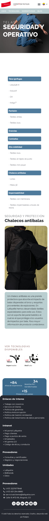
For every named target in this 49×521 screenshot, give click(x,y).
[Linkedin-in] (22, 503)
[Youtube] (27, 503)
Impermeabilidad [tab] (16, 193)
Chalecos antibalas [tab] (17, 173)
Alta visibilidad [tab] (15, 147)
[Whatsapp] (35, 503)
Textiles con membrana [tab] (20, 199)
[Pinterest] (31, 503)
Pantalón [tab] (13, 111)
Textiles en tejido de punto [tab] (21, 159)
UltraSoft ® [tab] (14, 85)
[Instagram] (14, 503)
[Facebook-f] (18, 503)
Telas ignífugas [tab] (15, 79)
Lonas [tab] (12, 179)
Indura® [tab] (13, 91)
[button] (39, 4)
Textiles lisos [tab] (15, 123)
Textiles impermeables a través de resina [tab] (24, 206)
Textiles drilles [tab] (16, 117)
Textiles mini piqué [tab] (18, 165)
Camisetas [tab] (13, 139)
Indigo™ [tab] (13, 103)
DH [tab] (11, 97)
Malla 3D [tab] (14, 185)
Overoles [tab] (13, 131)
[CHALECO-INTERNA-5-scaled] (26, 258)
